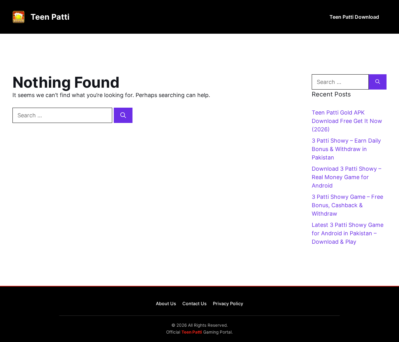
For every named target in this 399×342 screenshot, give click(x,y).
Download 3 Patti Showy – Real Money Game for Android (346, 177)
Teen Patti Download (354, 17)
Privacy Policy (228, 303)
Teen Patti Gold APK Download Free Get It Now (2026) (347, 121)
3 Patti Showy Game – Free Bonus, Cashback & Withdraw (347, 205)
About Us (166, 303)
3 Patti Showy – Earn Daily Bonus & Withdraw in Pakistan (346, 149)
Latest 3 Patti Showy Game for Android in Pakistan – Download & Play (347, 233)
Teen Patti (50, 17)
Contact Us (194, 303)
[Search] (123, 115)
